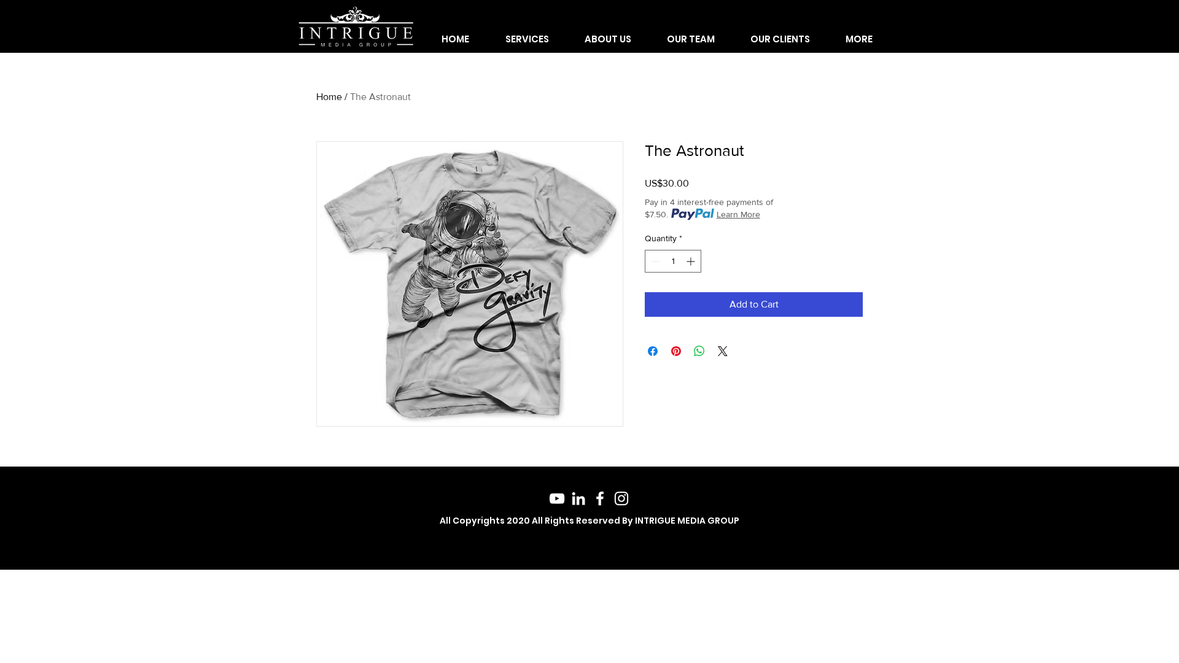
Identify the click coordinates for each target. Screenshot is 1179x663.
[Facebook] (600, 498)
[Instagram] (621, 498)
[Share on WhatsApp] (699, 351)
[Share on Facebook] (652, 351)
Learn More (738, 214)
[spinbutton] (673, 261)
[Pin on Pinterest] (676, 351)
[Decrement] (654, 261)
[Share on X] (722, 351)
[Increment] (691, 261)
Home (329, 96)
